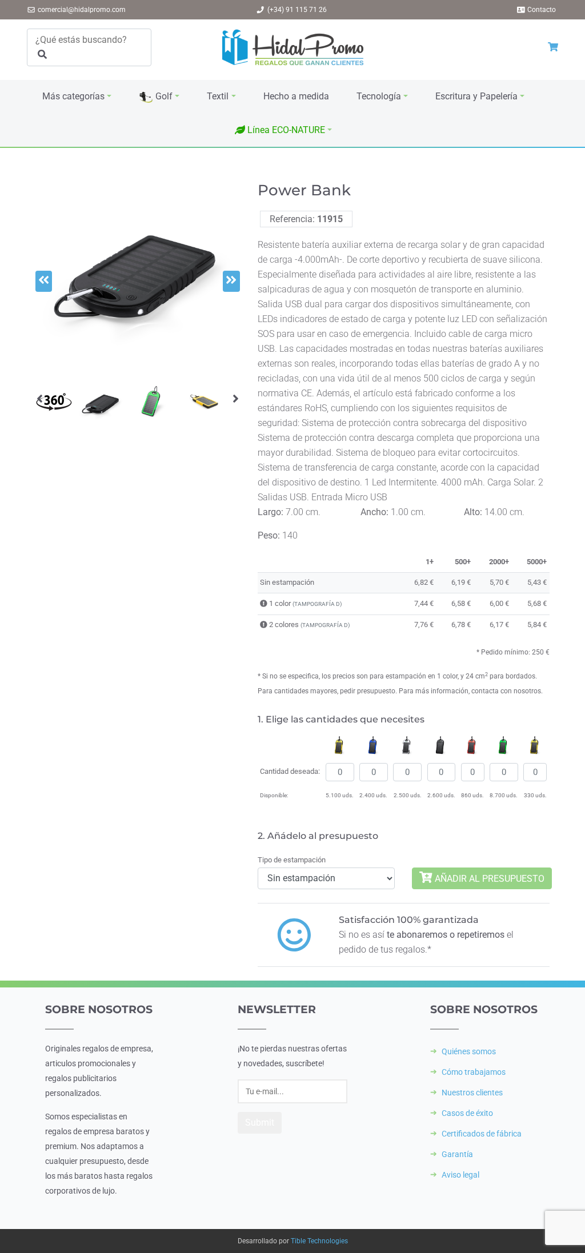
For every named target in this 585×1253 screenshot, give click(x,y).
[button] (283, 130)
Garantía (457, 1154)
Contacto (541, 10)
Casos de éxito (467, 1113)
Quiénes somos (469, 1051)
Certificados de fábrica (482, 1133)
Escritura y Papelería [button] (476, 96)
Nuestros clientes (472, 1092)
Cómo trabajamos (474, 1072)
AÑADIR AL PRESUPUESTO (488, 878)
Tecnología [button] (378, 96)
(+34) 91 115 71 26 (297, 10)
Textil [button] (218, 96)
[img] (263, 603)
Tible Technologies (319, 1241)
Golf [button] (163, 96)
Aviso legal (460, 1174)
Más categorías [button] (73, 96)
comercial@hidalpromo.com (82, 10)
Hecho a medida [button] (296, 96)
